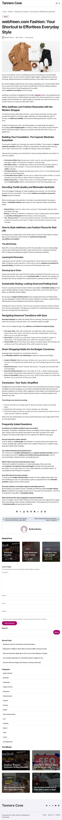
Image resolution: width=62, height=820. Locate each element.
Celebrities (6, 682)
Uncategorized (7, 741)
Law (4, 719)
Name (4, 595)
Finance (5, 705)
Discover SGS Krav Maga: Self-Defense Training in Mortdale (22, 662)
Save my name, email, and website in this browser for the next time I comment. (25, 619)
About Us (51, 815)
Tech (4, 732)
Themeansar (5, 817)
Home (44, 815)
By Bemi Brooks (9, 37)
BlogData (25, 815)
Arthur (7, 556)
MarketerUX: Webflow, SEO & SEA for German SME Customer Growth (25, 649)
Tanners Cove (12, 3)
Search (5, 628)
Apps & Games (7, 673)
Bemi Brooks (36, 529)
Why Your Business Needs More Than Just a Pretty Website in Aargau (25, 653)
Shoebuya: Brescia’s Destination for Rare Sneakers (19, 644)
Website (4, 611)
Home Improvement (9, 714)
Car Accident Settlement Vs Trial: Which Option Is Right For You (23, 658)
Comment (5, 572)
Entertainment (7, 696)
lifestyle (38, 95)
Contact (57, 815)
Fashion (6, 16)
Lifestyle (5, 723)
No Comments (29, 37)
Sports (5, 728)
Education (6, 691)
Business (6, 678)
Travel (5, 737)
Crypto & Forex (7, 687)
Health (5, 710)
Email (4, 603)
